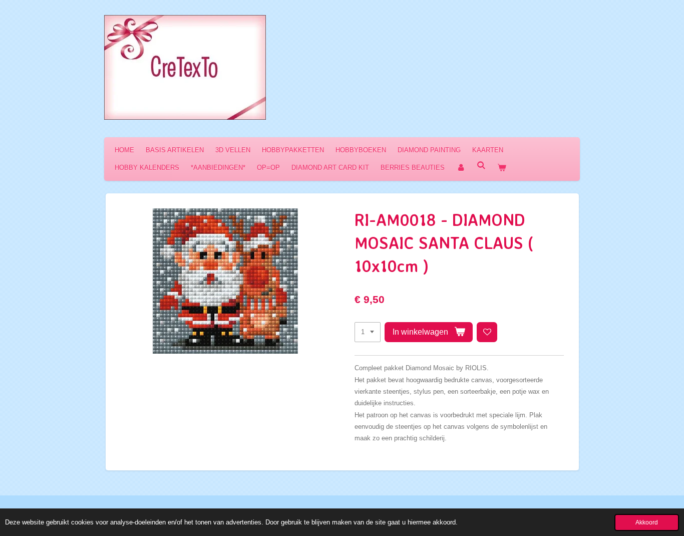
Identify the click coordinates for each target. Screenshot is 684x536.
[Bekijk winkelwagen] (501, 167)
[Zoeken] (481, 165)
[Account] (460, 167)
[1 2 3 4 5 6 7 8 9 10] (368, 332)
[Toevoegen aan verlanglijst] (487, 332)
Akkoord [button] (646, 522)
